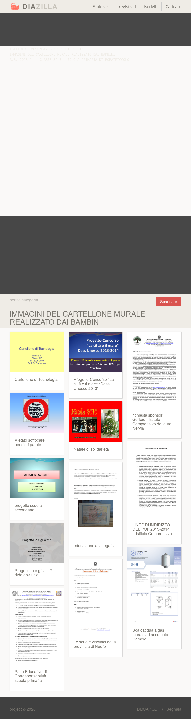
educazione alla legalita (95, 545)
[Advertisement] (95, 29)
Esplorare (102, 6)
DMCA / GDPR (150, 709)
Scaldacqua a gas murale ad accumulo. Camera (150, 634)
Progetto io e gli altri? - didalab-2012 (34, 573)
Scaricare (168, 301)
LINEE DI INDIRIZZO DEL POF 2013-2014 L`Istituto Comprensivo (152, 529)
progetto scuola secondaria (28, 507)
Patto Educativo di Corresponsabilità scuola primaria (31, 676)
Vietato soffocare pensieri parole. (30, 442)
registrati (127, 6)
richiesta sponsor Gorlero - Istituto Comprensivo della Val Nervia (152, 421)
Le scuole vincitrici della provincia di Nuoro (95, 644)
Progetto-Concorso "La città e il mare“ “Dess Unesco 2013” (94, 383)
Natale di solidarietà (91, 449)
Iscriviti (150, 6)
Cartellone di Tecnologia (36, 379)
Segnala (173, 709)
